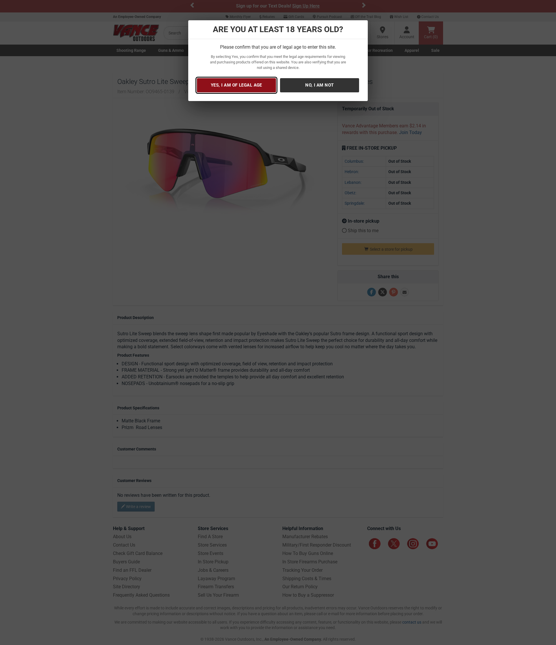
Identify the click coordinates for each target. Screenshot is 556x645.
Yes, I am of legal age (236, 85)
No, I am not (319, 85)
